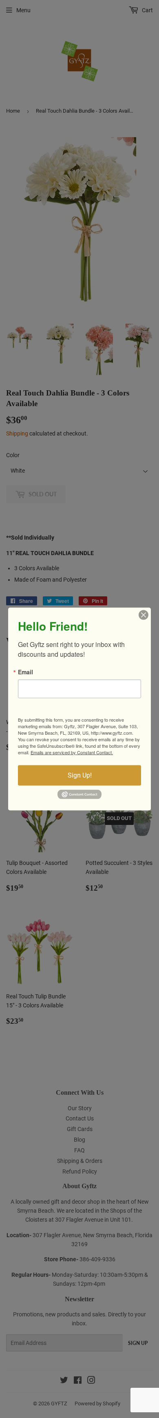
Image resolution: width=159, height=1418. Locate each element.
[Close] (143, 615)
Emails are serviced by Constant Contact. (72, 752)
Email (25, 672)
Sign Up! (80, 775)
